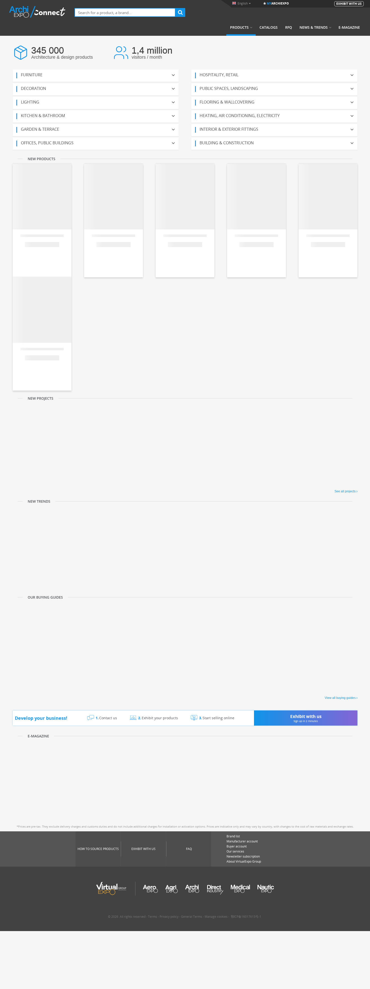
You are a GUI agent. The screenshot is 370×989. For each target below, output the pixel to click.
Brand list (233, 836)
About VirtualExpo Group (244, 861)
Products (239, 27)
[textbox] (125, 12)
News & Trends (314, 27)
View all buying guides (340, 698)
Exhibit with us (143, 849)
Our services (235, 851)
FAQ (189, 849)
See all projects (345, 491)
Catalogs (269, 27)
